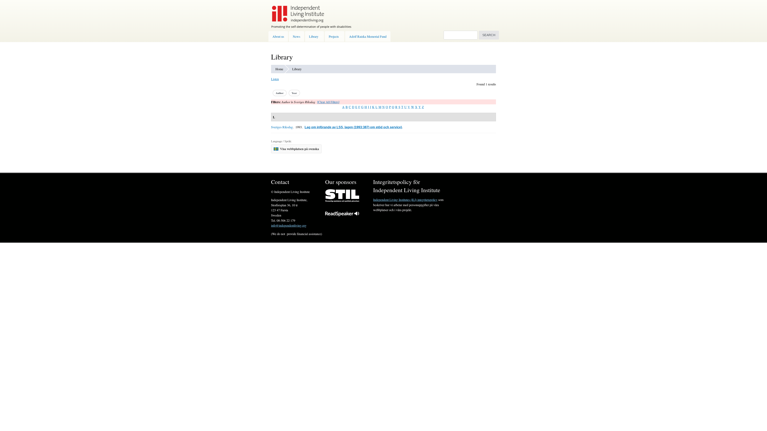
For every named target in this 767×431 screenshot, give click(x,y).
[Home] (296, 11)
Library (313, 36)
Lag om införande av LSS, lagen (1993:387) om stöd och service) (353, 127)
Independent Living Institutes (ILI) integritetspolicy (405, 200)
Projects (334, 36)
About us (278, 36)
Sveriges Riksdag (282, 127)
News (296, 36)
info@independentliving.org (288, 225)
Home (279, 69)
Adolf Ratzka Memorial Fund (367, 36)
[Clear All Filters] (328, 102)
